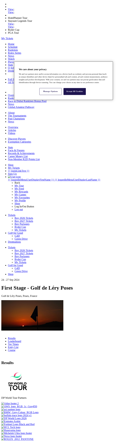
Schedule (13, 47)
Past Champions (16, 118)
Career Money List (18, 156)
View (11, 9)
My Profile (20, 200)
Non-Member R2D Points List (24, 159)
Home (11, 44)
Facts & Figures (16, 150)
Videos (11, 133)
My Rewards (21, 191)
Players (12, 61)
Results (12, 338)
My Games (20, 194)
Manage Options (50, 91)
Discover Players (17, 138)
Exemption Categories (19, 141)
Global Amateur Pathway (21, 107)
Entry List (13, 347)
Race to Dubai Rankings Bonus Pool (27, 101)
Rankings (13, 50)
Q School (13, 67)
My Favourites (22, 197)
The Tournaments (17, 115)
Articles (12, 130)
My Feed (19, 188)
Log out (19, 209)
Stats (10, 64)
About (11, 112)
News (11, 55)
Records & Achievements (21, 153)
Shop (17, 203)
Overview (13, 95)
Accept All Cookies (74, 91)
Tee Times (13, 344)
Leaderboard (14, 341)
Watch (11, 58)
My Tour (19, 185)
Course (11, 350)
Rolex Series (14, 53)
